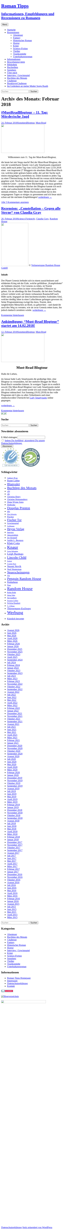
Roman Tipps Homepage (19, 978)
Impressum (12, 980)
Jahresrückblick (12, 535)
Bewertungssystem (16, 62)
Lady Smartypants (38, 397)
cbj (33, 218)
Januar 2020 (13, 775)
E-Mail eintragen (9, 437)
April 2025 (12, 657)
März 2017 (12, 866)
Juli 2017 (11, 855)
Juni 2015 (11, 909)
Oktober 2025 (13, 654)
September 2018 (14, 818)
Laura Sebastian (12, 551)
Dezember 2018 (14, 810)
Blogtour (30, 122)
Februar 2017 (13, 869)
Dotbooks (11, 505)
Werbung (15, 612)
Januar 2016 (13, 901)
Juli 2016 (11, 885)
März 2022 (12, 705)
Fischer (10, 517)
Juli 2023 (11, 676)
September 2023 (14, 673)
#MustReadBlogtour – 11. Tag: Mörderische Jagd (24, 114)
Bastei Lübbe (13, 480)
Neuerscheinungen (18, 572)
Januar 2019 (13, 807)
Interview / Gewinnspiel (18, 75)
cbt (8, 494)
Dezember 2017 (14, 842)
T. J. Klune (11, 606)
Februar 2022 (13, 708)
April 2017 (12, 863)
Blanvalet (13, 484)
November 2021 (14, 716)
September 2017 (14, 850)
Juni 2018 (11, 826)
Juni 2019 (11, 794)
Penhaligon (12, 582)
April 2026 (12, 638)
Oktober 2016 (13, 880)
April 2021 (12, 735)
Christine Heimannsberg (17, 499)
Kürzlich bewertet (15, 618)
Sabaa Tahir (11, 595)
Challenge (12, 80)
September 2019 (14, 786)
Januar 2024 (13, 668)
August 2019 (13, 788)
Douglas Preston (18, 508)
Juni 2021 (11, 729)
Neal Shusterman (14, 569)
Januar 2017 (13, 871)
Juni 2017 (11, 858)
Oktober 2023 (13, 670)
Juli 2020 (11, 759)
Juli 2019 (11, 791)
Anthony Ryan (12, 478)
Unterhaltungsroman (22, 56)
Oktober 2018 (13, 815)
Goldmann (10, 526)
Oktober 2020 (13, 751)
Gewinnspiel (13, 523)
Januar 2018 (13, 839)
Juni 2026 (11, 633)
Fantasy (16, 38)
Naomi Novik (14, 566)
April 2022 (12, 702)
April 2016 (12, 893)
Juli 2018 (11, 823)
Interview (10, 532)
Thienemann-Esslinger (19, 608)
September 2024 (14, 660)
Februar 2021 (13, 740)
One (8, 575)
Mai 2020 (11, 764)
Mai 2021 (11, 732)
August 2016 (13, 882)
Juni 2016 (11, 888)
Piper (9, 585)
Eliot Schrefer (12, 514)
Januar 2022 (13, 711)
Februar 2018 (13, 837)
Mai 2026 (11, 635)
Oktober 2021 (13, 719)
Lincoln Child (16, 557)
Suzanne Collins (12, 600)
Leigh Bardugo (15, 553)
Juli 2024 (11, 662)
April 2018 (12, 831)
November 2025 (14, 651)
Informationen (13, 59)
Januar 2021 (13, 743)
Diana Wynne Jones (15, 502)
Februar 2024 (13, 665)
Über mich (12, 72)
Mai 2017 (11, 861)
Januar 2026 (13, 646)
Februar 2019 (13, 804)
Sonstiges (11, 70)
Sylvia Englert (13, 603)
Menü (4, 24)
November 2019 (14, 780)
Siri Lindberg (12, 598)
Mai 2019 (11, 796)
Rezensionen (13, 32)
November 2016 (14, 877)
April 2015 (12, 914)
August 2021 (13, 724)
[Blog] (10, 996)
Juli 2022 (11, 694)
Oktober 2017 (13, 847)
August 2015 (13, 904)
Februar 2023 (13, 681)
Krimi (16, 46)
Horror (16, 43)
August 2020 (13, 756)
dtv (8, 511)
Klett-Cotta (13, 543)
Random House (20, 588)
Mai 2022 (11, 700)
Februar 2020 (13, 772)
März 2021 (12, 737)
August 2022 (13, 692)
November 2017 (14, 845)
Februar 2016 (13, 898)
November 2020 (14, 748)
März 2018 (12, 834)
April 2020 (12, 767)
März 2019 (12, 802)
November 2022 (14, 684)
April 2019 (12, 799)
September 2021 (14, 721)
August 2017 (13, 853)
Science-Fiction (20, 48)
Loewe (9, 561)
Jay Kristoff (12, 538)
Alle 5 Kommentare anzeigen (15, 202)
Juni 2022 (11, 697)
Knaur (12, 547)
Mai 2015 (11, 912)
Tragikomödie (19, 54)
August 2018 (13, 821)
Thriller (16, 51)
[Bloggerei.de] (7, 991)
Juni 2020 (11, 761)
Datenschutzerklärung (17, 983)
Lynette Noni (11, 564)
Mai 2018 (11, 829)
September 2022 (14, 689)
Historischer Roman (22, 40)
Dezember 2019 (14, 778)
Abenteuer (18, 35)
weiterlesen (45, 197)
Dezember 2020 (14, 745)
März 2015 (12, 917)
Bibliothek (12, 64)
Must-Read (41, 122)
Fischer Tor (14, 520)
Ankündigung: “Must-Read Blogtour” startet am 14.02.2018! (30, 323)
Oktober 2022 (13, 686)
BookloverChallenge (17, 83)
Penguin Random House (24, 579)
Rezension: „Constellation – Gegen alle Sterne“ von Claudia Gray (31, 210)
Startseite (11, 29)
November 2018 (14, 812)
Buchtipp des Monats (17, 78)
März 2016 (12, 896)
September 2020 (14, 753)
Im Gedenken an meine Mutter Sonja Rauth (27, 86)
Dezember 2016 (14, 874)
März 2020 (12, 770)
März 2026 (12, 641)
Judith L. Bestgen (15, 540)
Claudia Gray (42, 218)
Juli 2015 (11, 906)
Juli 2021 (11, 727)
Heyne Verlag (15, 529)
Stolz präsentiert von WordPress (37, 1227)
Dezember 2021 (14, 713)
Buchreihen (12, 67)
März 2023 (12, 678)
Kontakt (11, 986)
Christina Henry (14, 497)
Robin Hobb (11, 592)
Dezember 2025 (14, 649)
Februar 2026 (13, 643)
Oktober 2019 (13, 783)
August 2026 (13, 630)
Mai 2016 (11, 890)
